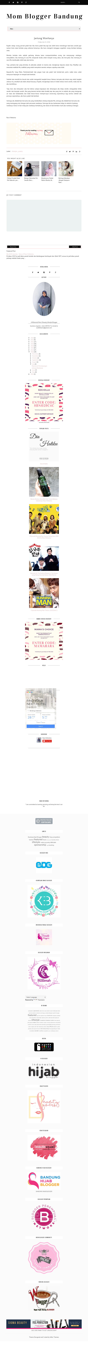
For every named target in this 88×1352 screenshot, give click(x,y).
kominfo (53, 1017)
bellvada (55, 1011)
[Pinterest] (22, 2)
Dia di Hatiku (44, 464)
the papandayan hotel (54, 1028)
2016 (32, 352)
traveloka (32, 1031)
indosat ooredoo (56, 1015)
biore (59, 1011)
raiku (29, 1026)
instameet (38, 1017)
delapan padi (52, 1013)
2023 (32, 338)
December (35, 354)
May (33, 372)
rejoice (32, 1026)
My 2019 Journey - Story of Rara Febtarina (20, 254)
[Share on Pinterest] (73, 151)
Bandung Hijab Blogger (35, 837)
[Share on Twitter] (70, 151)
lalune (29, 1020)
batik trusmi (50, 1011)
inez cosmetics (32, 1017)
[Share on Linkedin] (76, 151)
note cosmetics (42, 1024)
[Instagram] (18, 2)
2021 (32, 342)
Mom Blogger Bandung (44, 16)
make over (36, 1022)
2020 (32, 344)
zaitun (56, 1031)
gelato (42, 1015)
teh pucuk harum (36, 1028)
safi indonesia (40, 1026)
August (34, 362)
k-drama (48, 840)
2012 (32, 374)
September (35, 360)
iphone (43, 1017)
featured (38, 839)
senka (45, 1026)
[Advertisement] (44, 238)
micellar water (42, 1022)
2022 (32, 340)
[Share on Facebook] (67, 151)
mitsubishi (58, 1022)
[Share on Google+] (79, 151)
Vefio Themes (54, 1337)
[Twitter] (13, 2)
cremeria (38, 1013)
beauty (45, 836)
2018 (32, 348)
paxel (47, 1024)
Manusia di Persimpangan (39, 366)
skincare (53, 842)
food (44, 840)
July (33, 364)
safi (35, 1026)
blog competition (55, 837)
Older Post (75, 246)
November (35, 356)
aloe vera (42, 1011)
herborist (49, 1015)
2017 (32, 350)
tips (47, 845)
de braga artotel (45, 1013)
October (34, 358)
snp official (50, 1026)
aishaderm (30, 1011)
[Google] (26, 2)
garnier (39, 1015)
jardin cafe (47, 1017)
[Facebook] (9, 2)
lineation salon (50, 1020)
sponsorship (40, 844)
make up (43, 842)
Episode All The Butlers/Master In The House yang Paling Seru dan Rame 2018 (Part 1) (44, 574)
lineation (42, 1020)
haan (45, 1015)
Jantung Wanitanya (37, 368)
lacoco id (57, 1017)
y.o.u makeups (51, 1031)
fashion (31, 840)
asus (45, 1011)
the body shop (45, 1028)
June (33, 370)
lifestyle (14, 151)
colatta (34, 1013)
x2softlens (41, 1031)
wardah (36, 1031)
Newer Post (13, 246)
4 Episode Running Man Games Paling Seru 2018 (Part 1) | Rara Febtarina (44, 537)
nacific (29, 1024)
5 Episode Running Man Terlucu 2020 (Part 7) (44, 610)
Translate (41, 1000)
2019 (32, 346)
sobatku (55, 1026)
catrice (30, 1013)
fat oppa (57, 1013)
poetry (20, 151)
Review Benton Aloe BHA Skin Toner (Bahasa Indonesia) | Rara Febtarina (44, 500)
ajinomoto (36, 1011)
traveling (51, 845)
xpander (46, 1031)
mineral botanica (51, 1022)
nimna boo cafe (35, 1024)
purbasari (58, 1024)
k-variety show (55, 840)
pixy (50, 1024)
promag (53, 1024)
